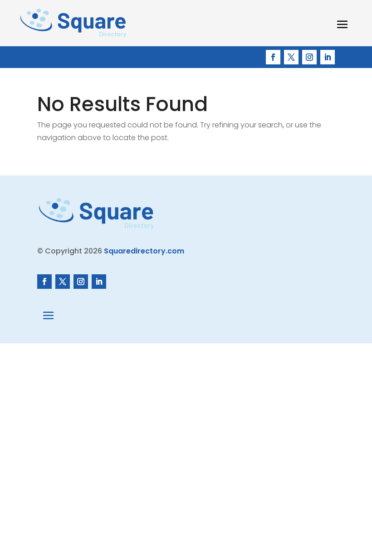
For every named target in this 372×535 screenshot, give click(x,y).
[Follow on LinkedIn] (327, 57)
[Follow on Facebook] (273, 57)
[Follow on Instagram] (309, 57)
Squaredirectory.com (144, 251)
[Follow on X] (291, 57)
